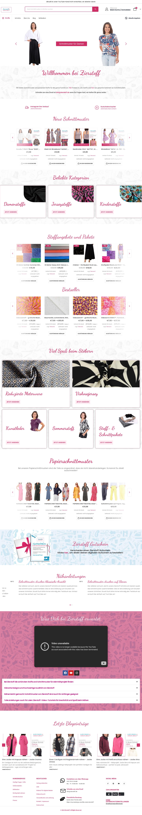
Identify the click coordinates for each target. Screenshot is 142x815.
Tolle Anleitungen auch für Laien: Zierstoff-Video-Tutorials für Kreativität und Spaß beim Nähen (46, 692)
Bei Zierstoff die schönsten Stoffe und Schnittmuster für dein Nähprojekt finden (38, 674)
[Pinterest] (113, 776)
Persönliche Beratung (39, 107)
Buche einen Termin (37, 109)
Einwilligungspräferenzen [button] (114, 796)
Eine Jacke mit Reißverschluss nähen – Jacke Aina (70, 752)
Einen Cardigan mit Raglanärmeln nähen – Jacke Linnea (23, 753)
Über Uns (27, 18)
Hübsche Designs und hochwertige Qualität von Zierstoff (29, 680)
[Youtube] (71, 665)
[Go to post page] (24, 737)
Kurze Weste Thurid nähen (107, 752)
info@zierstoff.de (62, 92)
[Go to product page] (28, 137)
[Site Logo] (6, 9)
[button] (16, 43)
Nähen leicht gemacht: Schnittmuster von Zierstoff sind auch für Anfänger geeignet (41, 686)
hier (92, 88)
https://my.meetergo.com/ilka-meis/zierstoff (80, 794)
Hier (70, 88)
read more (6, 762)
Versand (36, 155)
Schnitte (18, 18)
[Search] (95, 9)
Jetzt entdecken (105, 109)
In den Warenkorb (29, 163)
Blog (34, 18)
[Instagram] (76, 665)
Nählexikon (42, 18)
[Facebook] (65, 665)
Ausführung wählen (28, 281)
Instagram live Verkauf (108, 106)
